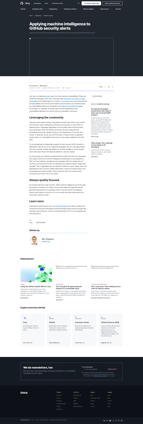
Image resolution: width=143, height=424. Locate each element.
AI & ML (23, 284)
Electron (75, 403)
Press (108, 403)
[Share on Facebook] (109, 87)
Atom (74, 400)
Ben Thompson (33, 85)
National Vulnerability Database (72, 106)
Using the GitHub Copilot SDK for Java (36, 286)
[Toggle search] (78, 3)
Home (31, 15)
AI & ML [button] (23, 9)
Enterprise (59, 400)
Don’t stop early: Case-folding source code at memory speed (106, 287)
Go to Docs (27, 342)
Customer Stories (61, 403)
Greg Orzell (106, 298)
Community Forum (95, 398)
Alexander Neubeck (96, 298)
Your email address (87, 367)
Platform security (48, 15)
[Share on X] (105, 87)
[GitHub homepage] (22, 3)
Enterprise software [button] (70, 9)
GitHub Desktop (77, 406)
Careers (109, 400)
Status (92, 403)
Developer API (77, 395)
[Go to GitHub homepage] (24, 393)
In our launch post (67, 101)
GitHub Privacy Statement (100, 375)
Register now (105, 342)
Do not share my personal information (57, 420)
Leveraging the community (46, 117)
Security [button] (118, 9)
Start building (53, 342)
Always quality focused (44, 180)
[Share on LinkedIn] (112, 87)
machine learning (40, 222)
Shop (108, 406)
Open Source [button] (104, 9)
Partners (75, 398)
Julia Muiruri (59, 300)
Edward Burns (25, 298)
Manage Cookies (44, 420)
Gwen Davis (94, 156)
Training (92, 400)
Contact (92, 406)
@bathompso (43, 85)
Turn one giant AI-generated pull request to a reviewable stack (69, 287)
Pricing (58, 406)
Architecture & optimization (99, 284)
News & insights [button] (88, 9)
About (109, 395)
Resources (59, 409)
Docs (91, 395)
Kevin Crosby (95, 136)
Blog (27, 3)
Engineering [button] (53, 9)
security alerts (50, 96)
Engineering (38, 15)
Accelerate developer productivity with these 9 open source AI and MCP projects (101, 112)
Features (59, 395)
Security (59, 398)
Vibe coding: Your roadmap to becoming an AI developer (101, 145)
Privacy (37, 420)
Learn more (36, 201)
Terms (32, 420)
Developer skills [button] (37, 9)
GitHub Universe (61, 206)
